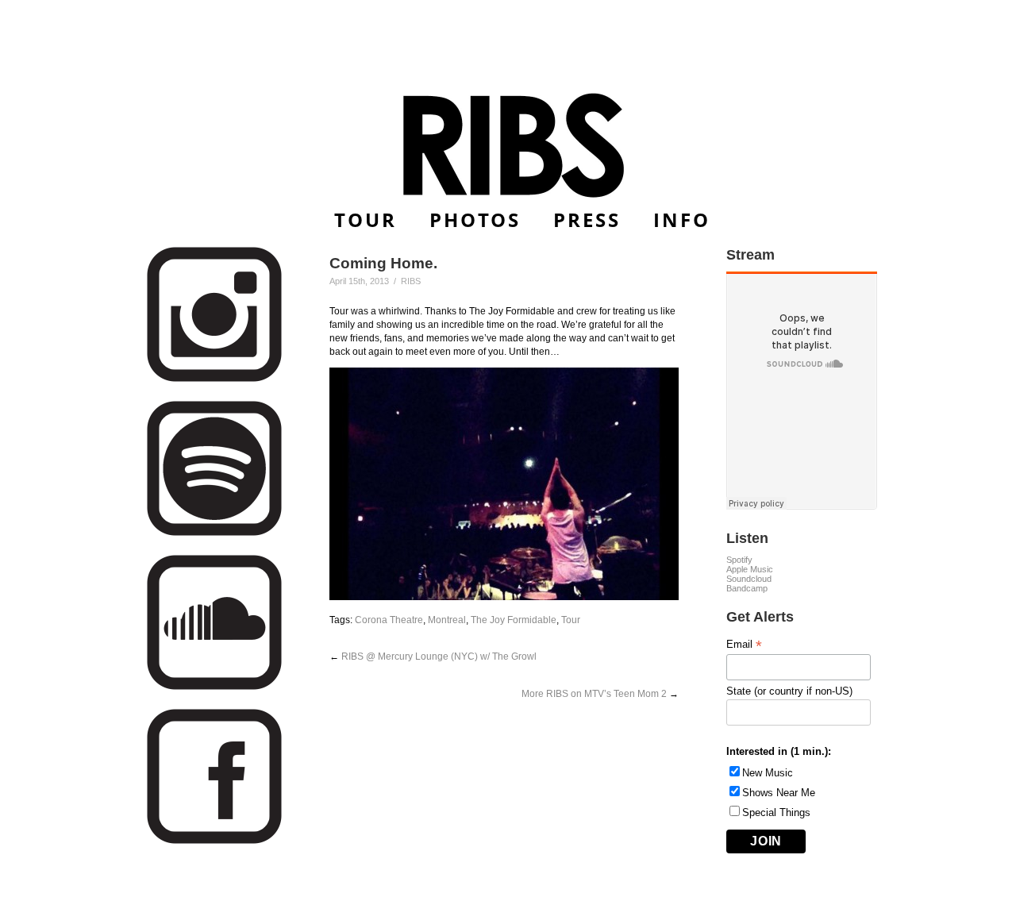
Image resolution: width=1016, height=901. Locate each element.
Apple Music (749, 569)
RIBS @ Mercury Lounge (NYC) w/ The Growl (439, 656)
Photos (475, 219)
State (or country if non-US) (789, 691)
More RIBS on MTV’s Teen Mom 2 (594, 693)
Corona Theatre (389, 620)
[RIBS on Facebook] (214, 841)
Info (681, 219)
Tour (365, 219)
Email (744, 644)
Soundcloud (749, 578)
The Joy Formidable (513, 620)
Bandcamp (747, 588)
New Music (767, 773)
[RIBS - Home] (508, 145)
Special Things (776, 812)
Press (587, 219)
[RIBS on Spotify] (214, 533)
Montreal (447, 620)
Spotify (739, 559)
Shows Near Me (778, 793)
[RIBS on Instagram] (214, 379)
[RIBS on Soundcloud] (214, 687)
